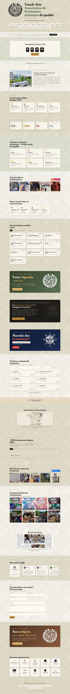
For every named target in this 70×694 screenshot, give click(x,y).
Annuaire (52, 24)
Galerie (58, 24)
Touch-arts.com (30, 683)
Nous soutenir (44, 27)
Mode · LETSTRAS (24, 230)
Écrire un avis (14, 574)
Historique (44, 24)
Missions (26, 24)
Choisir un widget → (17, 643)
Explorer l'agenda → (17, 289)
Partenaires (23, 27)
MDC (38, 24)
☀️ (49, 27)
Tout (11, 230)
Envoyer (12, 617)
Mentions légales (28, 691)
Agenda (33, 24)
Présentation (19, 24)
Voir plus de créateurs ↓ (35, 392)
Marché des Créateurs (17, 230)
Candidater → (15, 347)
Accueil (11, 24)
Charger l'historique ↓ (15, 455)
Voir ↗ (32, 374)
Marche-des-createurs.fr (41, 683)
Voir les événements (53, 34)
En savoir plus (35, 54)
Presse (30, 27)
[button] (16, 504)
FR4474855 (43, 691)
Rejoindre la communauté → (18, 318)
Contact (36, 27)
